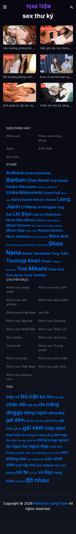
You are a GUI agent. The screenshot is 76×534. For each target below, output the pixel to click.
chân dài (16, 404)
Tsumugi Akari (23, 261)
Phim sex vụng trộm (17, 289)
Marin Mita (14, 220)
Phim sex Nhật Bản (20, 329)
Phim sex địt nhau (52, 337)
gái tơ (18, 428)
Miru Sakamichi (40, 225)
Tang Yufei (59, 253)
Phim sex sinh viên (53, 358)
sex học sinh (53, 453)
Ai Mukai (15, 172)
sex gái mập (39, 452)
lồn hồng (27, 435)
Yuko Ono (56, 269)
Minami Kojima (51, 220)
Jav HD (44, 312)
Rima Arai (58, 236)
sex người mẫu (35, 459)
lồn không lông (44, 435)
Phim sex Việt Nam (20, 366)
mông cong (47, 440)
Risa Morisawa (13, 245)
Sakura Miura (29, 245)
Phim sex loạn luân (53, 300)
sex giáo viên (23, 452)
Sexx (10, 148)
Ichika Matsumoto (24, 192)
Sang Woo (42, 245)
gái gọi (30, 420)
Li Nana (28, 206)
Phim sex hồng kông (50, 138)
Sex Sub (12, 156)
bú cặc (30, 396)
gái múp (39, 420)
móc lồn (31, 440)
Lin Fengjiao (46, 207)
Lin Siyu (22, 214)
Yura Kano (14, 275)
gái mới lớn (51, 420)
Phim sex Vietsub (52, 320)
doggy (14, 412)
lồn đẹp (22, 440)
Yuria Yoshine (35, 275)
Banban (16, 180)
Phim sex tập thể (19, 320)
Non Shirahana (40, 237)
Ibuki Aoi (52, 187)
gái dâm (15, 420)
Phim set (13, 136)
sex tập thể (25, 465)
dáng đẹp (56, 413)
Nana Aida (31, 231)
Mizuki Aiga (15, 230)
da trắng (49, 404)
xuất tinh (19, 481)
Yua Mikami (32, 268)
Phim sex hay (16, 358)
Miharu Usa (33, 220)
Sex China (14, 337)
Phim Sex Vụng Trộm (51, 503)
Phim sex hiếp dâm (21, 312)
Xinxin (46, 261)
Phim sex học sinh (53, 287)
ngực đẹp (39, 446)
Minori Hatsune (18, 225)
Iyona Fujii (52, 193)
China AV (13, 345)
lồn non (11, 440)
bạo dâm (60, 397)
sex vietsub (45, 465)
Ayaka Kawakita (38, 173)
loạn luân (13, 435)
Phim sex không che (18, 377)
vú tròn (33, 472)
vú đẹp (45, 472)
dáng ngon (35, 412)
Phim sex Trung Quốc (51, 348)
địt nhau (37, 480)
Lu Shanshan (50, 214)
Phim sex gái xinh (52, 366)
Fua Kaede (59, 181)
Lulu (36, 214)
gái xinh (33, 427)
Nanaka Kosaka (50, 230)
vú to (22, 472)
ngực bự (20, 446)
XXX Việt (45, 148)
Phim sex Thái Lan (53, 329)
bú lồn (47, 396)
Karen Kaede (21, 200)
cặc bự (32, 405)
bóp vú (13, 396)
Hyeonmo (42, 187)
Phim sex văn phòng (16, 302)
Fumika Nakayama (21, 187)
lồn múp (60, 435)
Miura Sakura (55, 225)
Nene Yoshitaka (18, 236)
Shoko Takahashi (36, 253)
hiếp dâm (55, 428)
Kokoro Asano (44, 200)
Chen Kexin (38, 180)
